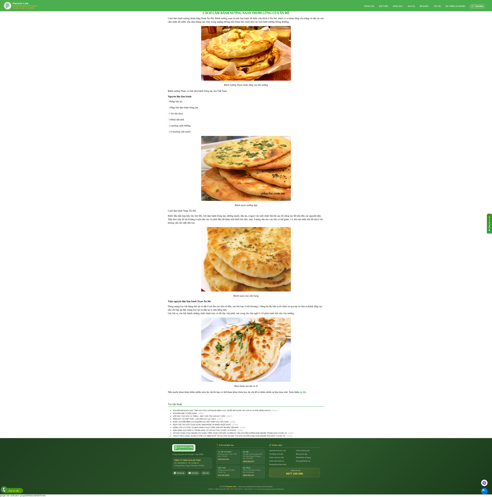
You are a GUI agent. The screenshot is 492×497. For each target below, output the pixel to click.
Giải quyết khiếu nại (303, 461)
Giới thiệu (383, 6)
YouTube (194, 473)
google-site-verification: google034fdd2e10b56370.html (245, 249)
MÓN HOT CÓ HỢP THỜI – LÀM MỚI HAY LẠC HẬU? (194, 419)
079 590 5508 (223, 475)
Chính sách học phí (303, 451)
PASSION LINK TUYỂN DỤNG (185, 413)
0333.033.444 (223, 459)
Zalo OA (205, 473)
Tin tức (437, 6)
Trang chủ (369, 6)
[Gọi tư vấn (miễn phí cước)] (4, 490)
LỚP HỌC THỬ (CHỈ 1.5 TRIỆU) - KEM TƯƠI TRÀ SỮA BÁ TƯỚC (199, 416)
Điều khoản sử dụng (303, 457)
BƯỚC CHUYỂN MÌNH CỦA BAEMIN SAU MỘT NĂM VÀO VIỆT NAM (201, 422)
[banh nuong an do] (246, 168)
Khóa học (398, 6)
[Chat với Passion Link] (484, 483)
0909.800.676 (248, 461)
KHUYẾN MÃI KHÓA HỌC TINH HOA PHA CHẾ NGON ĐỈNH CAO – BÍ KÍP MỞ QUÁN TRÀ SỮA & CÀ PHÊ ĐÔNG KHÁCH (222, 410)
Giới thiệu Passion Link (277, 451)
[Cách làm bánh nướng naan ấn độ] (246, 53)
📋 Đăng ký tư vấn (489, 223)
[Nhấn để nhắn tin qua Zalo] (484, 491)
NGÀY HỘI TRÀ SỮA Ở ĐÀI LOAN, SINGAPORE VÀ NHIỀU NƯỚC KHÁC (202, 424)
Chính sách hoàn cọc (276, 461)
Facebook (180, 473)
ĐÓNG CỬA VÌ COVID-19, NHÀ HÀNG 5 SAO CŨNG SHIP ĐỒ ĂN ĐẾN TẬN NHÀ (206, 427)
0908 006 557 (248, 475)
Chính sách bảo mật (276, 457)
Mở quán (424, 6)
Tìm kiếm (477, 6)
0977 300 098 (294, 473)
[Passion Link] (192, 447)
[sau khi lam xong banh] (246, 349)
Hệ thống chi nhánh (455, 6)
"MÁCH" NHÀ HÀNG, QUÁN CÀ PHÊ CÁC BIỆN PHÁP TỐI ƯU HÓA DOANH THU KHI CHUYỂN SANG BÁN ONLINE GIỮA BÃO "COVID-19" (229, 436)
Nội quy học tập (301, 454)
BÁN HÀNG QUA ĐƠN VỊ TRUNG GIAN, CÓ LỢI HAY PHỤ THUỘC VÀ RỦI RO (205, 430)
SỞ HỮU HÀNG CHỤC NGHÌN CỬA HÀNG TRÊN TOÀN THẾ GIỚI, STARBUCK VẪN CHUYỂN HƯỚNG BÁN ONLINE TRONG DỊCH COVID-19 (230, 433)
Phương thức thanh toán (277, 464)
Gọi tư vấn (14, 490)
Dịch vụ (411, 6)
